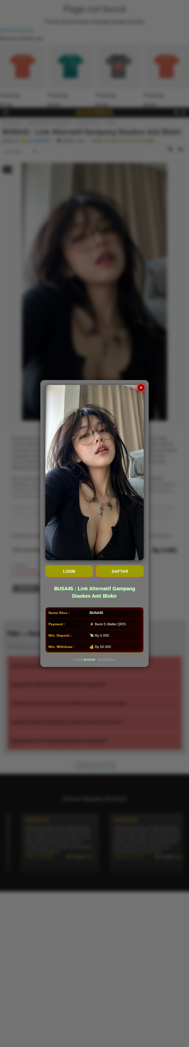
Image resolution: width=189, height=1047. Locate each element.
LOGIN (69, 571)
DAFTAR (120, 571)
